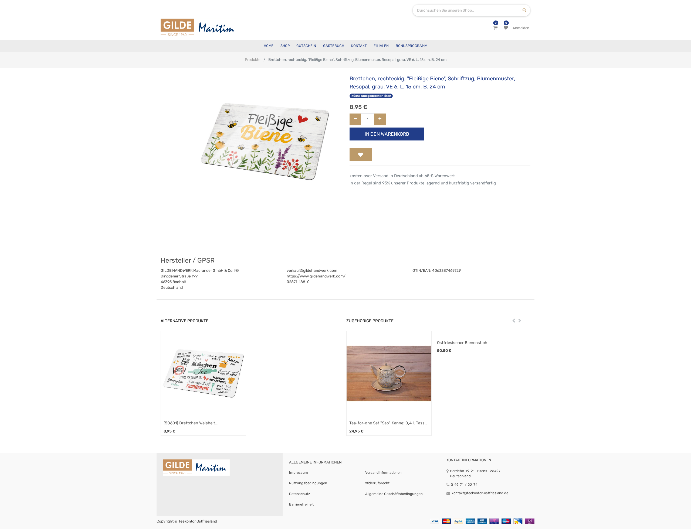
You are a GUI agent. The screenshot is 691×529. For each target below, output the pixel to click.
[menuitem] (268, 46)
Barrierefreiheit (301, 504)
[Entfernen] (355, 120)
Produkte (252, 59)
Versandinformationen (383, 472)
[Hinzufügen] (380, 120)
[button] (361, 154)
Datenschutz (299, 494)
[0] (495, 28)
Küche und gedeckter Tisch (371, 96)
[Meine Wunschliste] (506, 28)
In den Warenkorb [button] (387, 134)
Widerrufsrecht (377, 483)
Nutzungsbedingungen (308, 483)
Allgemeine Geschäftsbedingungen (394, 494)
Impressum (298, 472)
